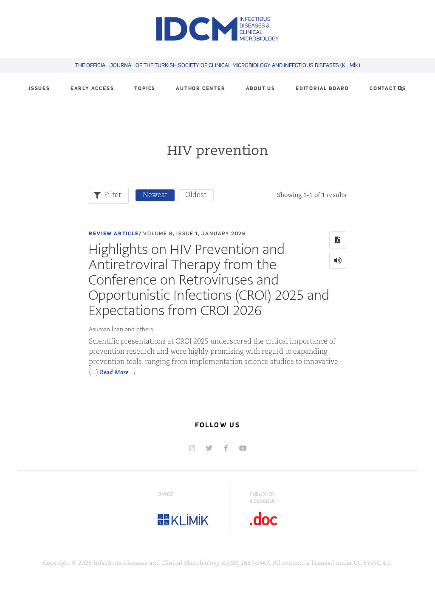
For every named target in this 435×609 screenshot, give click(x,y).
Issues (39, 88)
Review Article (113, 234)
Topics (144, 88)
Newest (155, 195)
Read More (114, 372)
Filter (112, 195)
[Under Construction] (242, 448)
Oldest (195, 195)
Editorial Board (322, 88)
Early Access (92, 88)
